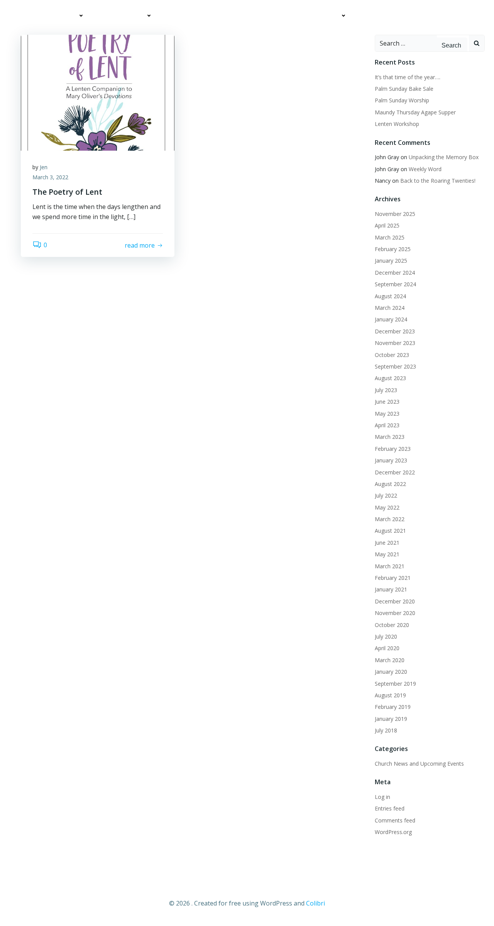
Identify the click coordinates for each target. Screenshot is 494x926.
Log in (382, 796)
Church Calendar (314, 15)
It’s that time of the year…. (407, 77)
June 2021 (387, 542)
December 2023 (395, 331)
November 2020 (395, 613)
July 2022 (386, 495)
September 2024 (395, 284)
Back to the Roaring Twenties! (437, 180)
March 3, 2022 (50, 177)
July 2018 (386, 730)
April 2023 (387, 425)
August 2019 (390, 695)
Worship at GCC (122, 15)
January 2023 (391, 460)
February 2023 (393, 448)
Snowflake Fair (454, 31)
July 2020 (386, 636)
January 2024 (391, 319)
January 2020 (391, 671)
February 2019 (393, 706)
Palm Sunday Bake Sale (404, 88)
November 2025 (395, 213)
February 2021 (393, 577)
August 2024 (390, 296)
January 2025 (391, 260)
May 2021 (387, 554)
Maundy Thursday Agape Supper (415, 112)
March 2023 (389, 436)
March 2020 (389, 660)
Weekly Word (425, 169)
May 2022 (387, 507)
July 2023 (386, 390)
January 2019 (391, 718)
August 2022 (390, 484)
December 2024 (395, 272)
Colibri (315, 903)
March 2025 (389, 237)
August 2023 (390, 378)
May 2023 (387, 413)
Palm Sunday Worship (402, 100)
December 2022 (395, 472)
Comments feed (395, 820)
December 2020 (395, 601)
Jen (43, 167)
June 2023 (387, 401)
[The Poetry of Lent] (97, 92)
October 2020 (392, 625)
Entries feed (389, 808)
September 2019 (395, 683)
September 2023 (395, 366)
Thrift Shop (380, 15)
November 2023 (395, 343)
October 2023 (392, 355)
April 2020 (387, 648)
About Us (64, 15)
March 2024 (389, 307)
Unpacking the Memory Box (444, 157)
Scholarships (397, 31)
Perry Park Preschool (445, 15)
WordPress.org (393, 832)
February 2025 (393, 249)
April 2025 (387, 225)
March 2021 (389, 566)
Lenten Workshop (397, 123)
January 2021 (391, 589)
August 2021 (390, 530)
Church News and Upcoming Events (220, 15)
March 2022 (389, 519)
